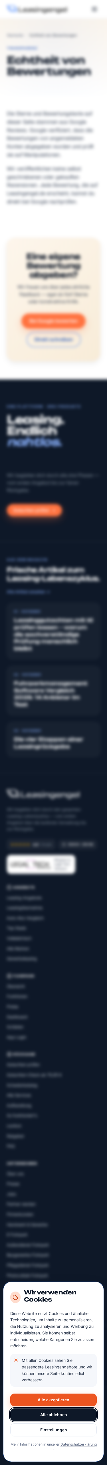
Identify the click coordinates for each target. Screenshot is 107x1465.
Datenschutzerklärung (78, 1444)
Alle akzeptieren (53, 1399)
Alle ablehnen (53, 1414)
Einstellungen (53, 1429)
